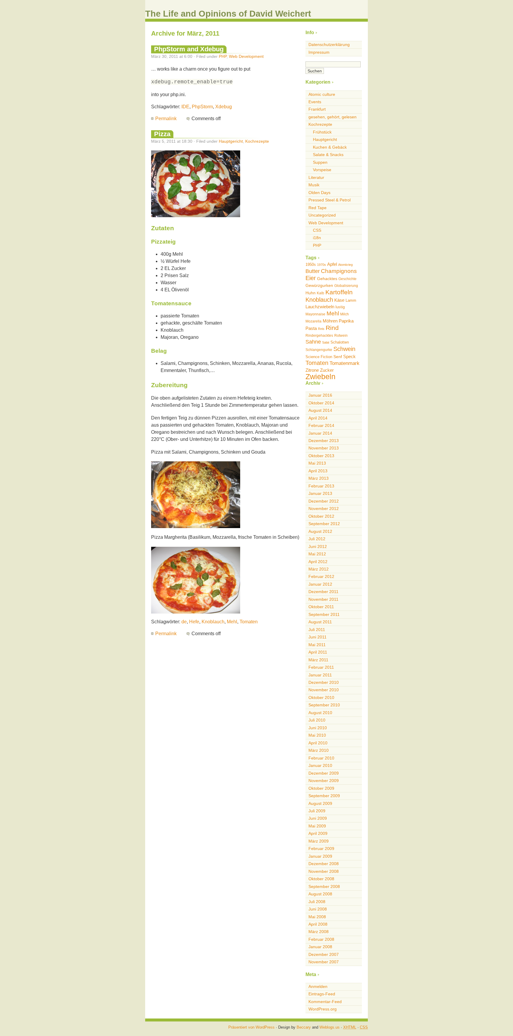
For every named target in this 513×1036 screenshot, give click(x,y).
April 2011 (317, 652)
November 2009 (323, 780)
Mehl (232, 621)
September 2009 (324, 795)
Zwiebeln (320, 376)
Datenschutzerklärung (329, 44)
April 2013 (317, 470)
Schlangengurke (318, 350)
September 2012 (324, 523)
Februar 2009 (321, 848)
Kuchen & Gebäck (330, 147)
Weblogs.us (329, 1027)
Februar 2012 (321, 576)
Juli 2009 (316, 810)
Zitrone (312, 370)
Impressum (319, 52)
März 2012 (318, 569)
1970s (321, 264)
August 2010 (320, 712)
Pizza (162, 134)
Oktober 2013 (321, 455)
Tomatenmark (345, 363)
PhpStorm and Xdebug (189, 49)
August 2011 (320, 621)
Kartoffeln (339, 292)
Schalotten (339, 342)
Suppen (320, 162)
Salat (325, 342)
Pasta (311, 328)
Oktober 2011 (321, 606)
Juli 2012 (316, 538)
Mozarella (313, 321)
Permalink (166, 118)
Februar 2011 (321, 667)
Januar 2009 (320, 856)
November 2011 (323, 599)
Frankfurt (317, 109)
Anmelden (317, 986)
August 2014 (320, 410)
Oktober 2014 (321, 403)
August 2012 (320, 531)
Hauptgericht (231, 141)
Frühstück (322, 132)
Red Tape (317, 207)
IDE (185, 106)
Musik (313, 184)
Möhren (330, 320)
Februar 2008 (321, 939)
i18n (317, 237)
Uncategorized (322, 215)
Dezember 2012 (323, 501)
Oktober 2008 (321, 878)
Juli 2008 (316, 901)
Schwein (344, 349)
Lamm (351, 300)
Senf (337, 356)
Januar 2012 (320, 584)
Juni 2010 (317, 727)
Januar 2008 (320, 946)
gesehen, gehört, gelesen (332, 117)
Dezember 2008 (323, 863)
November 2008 (323, 871)
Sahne (313, 342)
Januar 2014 (320, 433)
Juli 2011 (316, 629)
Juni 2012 (317, 546)
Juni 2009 (317, 818)
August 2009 (320, 803)
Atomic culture (321, 94)
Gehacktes (327, 278)
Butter (312, 271)
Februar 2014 (321, 425)
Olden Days (319, 192)
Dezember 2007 (323, 954)
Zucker (327, 370)
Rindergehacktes (319, 335)
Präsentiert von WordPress (251, 1027)
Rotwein (341, 335)
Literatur (316, 177)
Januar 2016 (320, 395)
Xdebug (223, 106)
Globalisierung (346, 286)
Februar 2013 (321, 486)
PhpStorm (202, 106)
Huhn (310, 292)
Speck (349, 356)
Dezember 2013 (323, 440)
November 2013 (323, 448)
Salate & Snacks (328, 154)
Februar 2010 (321, 758)
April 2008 (317, 924)
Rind (332, 327)
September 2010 (324, 705)
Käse (339, 300)
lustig (340, 307)
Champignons (339, 271)
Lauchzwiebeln (319, 306)
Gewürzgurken (319, 285)
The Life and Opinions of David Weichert (228, 13)
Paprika (346, 320)
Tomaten (249, 621)
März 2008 (318, 931)
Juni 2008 (317, 909)
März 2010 (318, 750)
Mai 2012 (317, 554)
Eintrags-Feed (321, 993)
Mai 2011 (317, 644)
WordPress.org (322, 1009)
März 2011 (318, 659)
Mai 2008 (317, 916)
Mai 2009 (317, 826)
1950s (310, 264)
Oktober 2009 (321, 788)
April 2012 (317, 561)
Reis (321, 328)
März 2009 (318, 841)
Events (314, 101)
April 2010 (317, 743)
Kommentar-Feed (325, 1001)
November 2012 (323, 508)
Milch (344, 314)
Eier (310, 278)
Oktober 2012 (321, 516)
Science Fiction (318, 357)
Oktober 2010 (321, 697)
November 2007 (323, 961)
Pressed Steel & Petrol (329, 200)
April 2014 (317, 418)
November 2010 (323, 689)
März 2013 (318, 478)
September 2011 (324, 614)
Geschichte (347, 279)
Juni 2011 (317, 637)
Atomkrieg (345, 264)
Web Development (246, 56)
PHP (223, 56)
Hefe (194, 621)
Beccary (304, 1027)
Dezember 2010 (323, 682)
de (184, 621)
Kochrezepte (257, 141)
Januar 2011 (320, 675)
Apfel (332, 264)
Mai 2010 (317, 735)
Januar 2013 (320, 493)
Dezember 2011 (323, 591)
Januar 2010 (320, 765)
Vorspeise (322, 169)
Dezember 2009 (323, 773)
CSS (317, 230)
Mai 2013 (317, 463)
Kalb (320, 293)
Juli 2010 (316, 720)
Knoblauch (213, 621)
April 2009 (317, 833)
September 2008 (324, 886)
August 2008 (320, 894)
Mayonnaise (315, 314)
